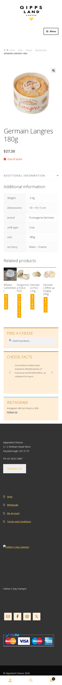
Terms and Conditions (19, 521)
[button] (53, 70)
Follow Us (12, 412)
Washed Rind (40, 50)
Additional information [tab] (24, 175)
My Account (13, 513)
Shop (20, 50)
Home (12, 50)
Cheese (28, 50)
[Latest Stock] (31, 566)
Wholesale (12, 504)
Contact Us (14, 468)
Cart (47, 678)
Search (31, 680)
